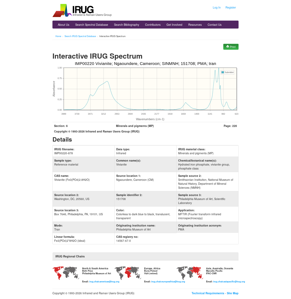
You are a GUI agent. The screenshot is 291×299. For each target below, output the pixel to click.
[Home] (82, 11)
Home (58, 36)
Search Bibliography (126, 25)
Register (230, 7)
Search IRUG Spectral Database (80, 36)
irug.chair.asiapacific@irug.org (229, 281)
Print (232, 47)
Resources (195, 25)
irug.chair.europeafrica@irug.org (168, 281)
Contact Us (215, 25)
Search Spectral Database (91, 25)
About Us (63, 25)
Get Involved (174, 25)
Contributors (153, 25)
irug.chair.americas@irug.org (104, 281)
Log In (217, 7)
